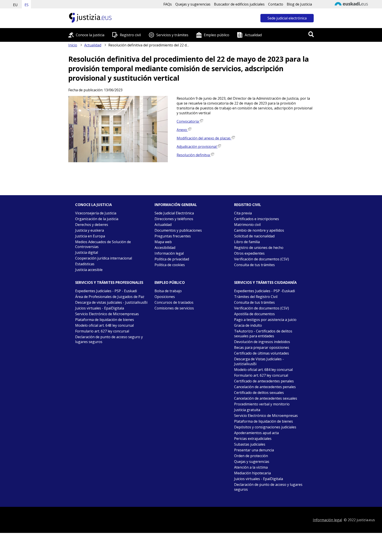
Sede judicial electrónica (287, 18)
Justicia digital (86, 252)
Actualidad (253, 34)
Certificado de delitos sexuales (259, 392)
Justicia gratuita (247, 409)
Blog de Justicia (299, 4)
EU (15, 4)
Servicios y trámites (172, 34)
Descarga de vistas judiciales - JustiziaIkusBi (111, 302)
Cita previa (243, 213)
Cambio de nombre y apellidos (259, 230)
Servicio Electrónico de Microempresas (107, 313)
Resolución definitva (194, 155)
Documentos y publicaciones (178, 230)
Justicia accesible (89, 269)
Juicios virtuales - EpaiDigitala (99, 308)
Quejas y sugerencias (192, 4)
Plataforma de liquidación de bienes (104, 319)
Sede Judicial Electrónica (174, 213)
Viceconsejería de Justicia (95, 213)
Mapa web (163, 241)
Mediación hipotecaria (252, 473)
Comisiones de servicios (174, 308)
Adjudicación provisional (197, 146)
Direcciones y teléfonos (174, 218)
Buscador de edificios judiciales (239, 4)
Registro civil (130, 34)
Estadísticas (84, 263)
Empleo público (216, 34)
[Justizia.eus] (90, 22)
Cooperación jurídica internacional (103, 258)
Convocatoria (188, 121)
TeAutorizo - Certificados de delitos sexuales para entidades (263, 333)
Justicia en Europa (90, 236)
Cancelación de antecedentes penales (265, 386)
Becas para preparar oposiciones (261, 347)
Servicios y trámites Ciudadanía (265, 282)
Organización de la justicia (96, 218)
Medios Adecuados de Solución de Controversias (103, 244)
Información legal (169, 253)
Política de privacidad (172, 259)
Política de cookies (170, 264)
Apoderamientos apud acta (256, 432)
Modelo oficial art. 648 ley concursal (104, 325)
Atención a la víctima (251, 467)
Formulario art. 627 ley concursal (102, 331)
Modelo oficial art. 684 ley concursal (263, 369)
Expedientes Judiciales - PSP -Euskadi (264, 290)
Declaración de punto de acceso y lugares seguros (268, 487)
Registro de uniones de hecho (258, 247)
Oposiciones (165, 296)
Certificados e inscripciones (256, 218)
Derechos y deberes (91, 224)
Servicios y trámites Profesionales (109, 282)
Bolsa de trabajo (168, 290)
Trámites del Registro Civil (255, 296)
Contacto (275, 4)
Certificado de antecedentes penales (264, 381)
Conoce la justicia (90, 34)
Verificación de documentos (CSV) (261, 259)
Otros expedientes (249, 253)
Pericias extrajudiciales (252, 438)
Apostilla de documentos (254, 313)
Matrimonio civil (247, 224)
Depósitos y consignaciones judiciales (265, 427)
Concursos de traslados (174, 302)
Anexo (182, 129)
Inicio (72, 45)
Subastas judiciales (249, 444)
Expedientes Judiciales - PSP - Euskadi (106, 290)
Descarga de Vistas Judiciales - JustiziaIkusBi (259, 361)
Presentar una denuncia (254, 450)
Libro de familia (247, 241)
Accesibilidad (165, 247)
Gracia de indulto (248, 325)
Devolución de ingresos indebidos (262, 341)
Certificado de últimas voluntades (261, 353)
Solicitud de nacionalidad (254, 236)
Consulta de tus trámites (254, 264)
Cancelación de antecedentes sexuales (265, 398)
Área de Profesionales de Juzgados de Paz (109, 296)
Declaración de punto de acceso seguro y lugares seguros (109, 339)
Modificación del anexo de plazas (204, 138)
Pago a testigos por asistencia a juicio (265, 319)
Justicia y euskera (89, 230)
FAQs (167, 4)
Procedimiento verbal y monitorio (262, 404)
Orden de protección (251, 455)
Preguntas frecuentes (173, 236)
